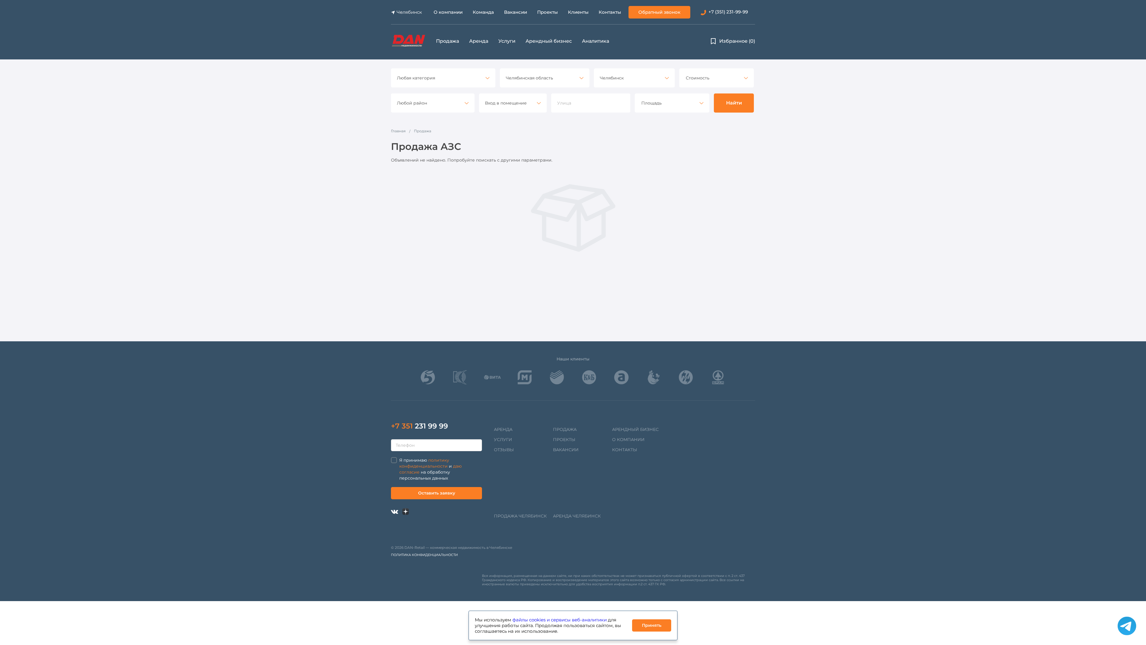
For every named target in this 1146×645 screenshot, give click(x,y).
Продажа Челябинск (520, 516)
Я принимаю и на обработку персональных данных (430, 469)
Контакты (610, 12)
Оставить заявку (436, 493)
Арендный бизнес (549, 41)
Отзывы (504, 449)
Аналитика (595, 41)
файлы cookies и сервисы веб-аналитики (559, 620)
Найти (734, 103)
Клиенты (578, 12)
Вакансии (515, 12)
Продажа (447, 41)
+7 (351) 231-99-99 (728, 12)
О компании (448, 12)
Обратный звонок (659, 12)
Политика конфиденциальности (424, 555)
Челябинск (409, 12)
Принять (651, 625)
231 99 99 (419, 426)
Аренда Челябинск (577, 516)
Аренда (478, 41)
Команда (483, 12)
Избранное (737, 41)
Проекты (547, 12)
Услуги (506, 41)
